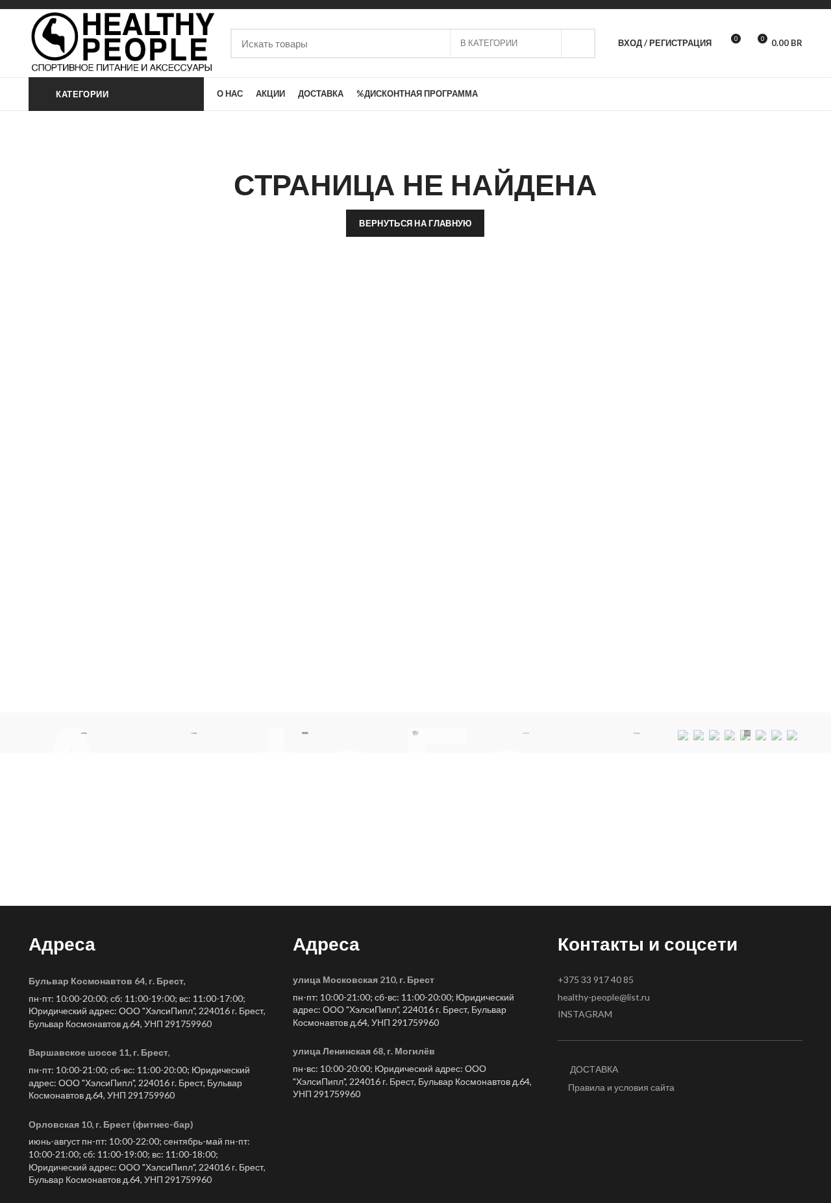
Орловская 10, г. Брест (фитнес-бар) (111, 1124)
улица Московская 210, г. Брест (363, 979)
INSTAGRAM (585, 1013)
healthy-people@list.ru (604, 996)
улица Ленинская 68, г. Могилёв (364, 1050)
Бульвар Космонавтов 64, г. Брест (106, 980)
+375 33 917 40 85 (596, 979)
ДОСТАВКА (593, 1069)
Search (578, 43)
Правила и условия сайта (621, 1087)
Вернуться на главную (415, 223)
